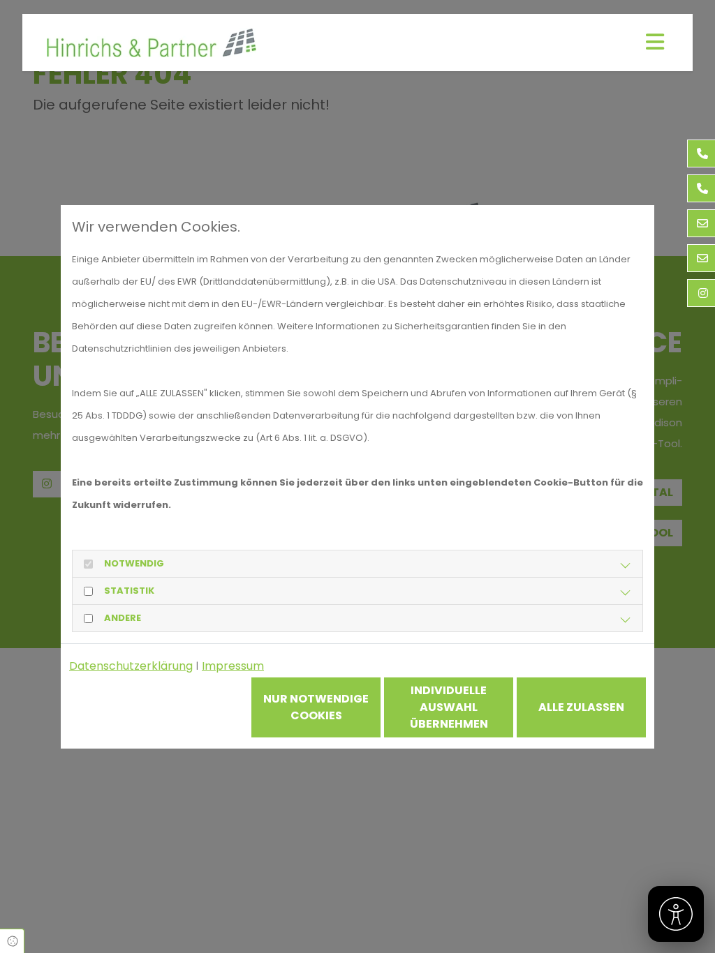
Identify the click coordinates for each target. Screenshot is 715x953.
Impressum (233, 666)
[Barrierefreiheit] (676, 914)
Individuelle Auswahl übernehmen (449, 707)
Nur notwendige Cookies (316, 707)
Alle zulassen (581, 707)
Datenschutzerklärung (131, 666)
